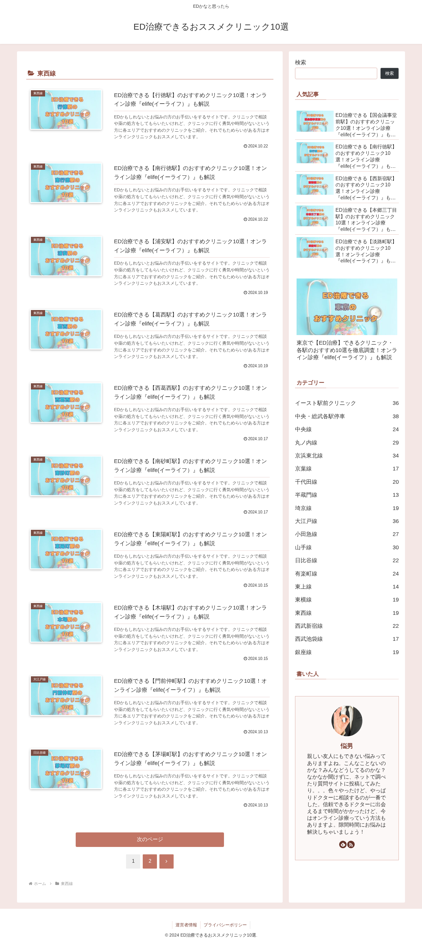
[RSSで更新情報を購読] (351, 844)
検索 (300, 62)
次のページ (150, 839)
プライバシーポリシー (225, 924)
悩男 (347, 745)
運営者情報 (186, 924)
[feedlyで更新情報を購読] (343, 844)
